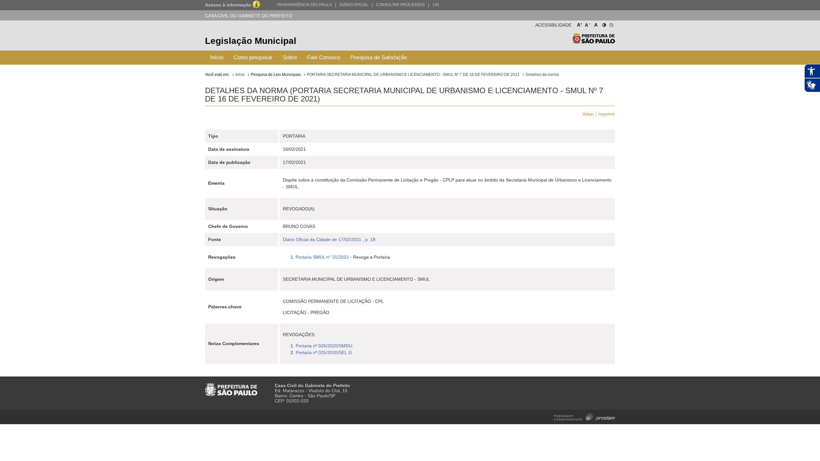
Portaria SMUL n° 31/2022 (322, 257)
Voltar (588, 114)
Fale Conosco (323, 57)
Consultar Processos (400, 5)
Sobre (290, 57)
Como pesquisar (253, 57)
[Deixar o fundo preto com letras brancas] (603, 23)
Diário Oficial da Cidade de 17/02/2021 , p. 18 (329, 239)
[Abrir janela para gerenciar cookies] (611, 23)
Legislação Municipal (250, 41)
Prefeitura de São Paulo (593, 42)
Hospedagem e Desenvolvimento (584, 416)
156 (435, 5)
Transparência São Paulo (304, 5)
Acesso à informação (228, 4)
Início (216, 57)
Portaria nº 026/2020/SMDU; (324, 345)
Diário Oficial (354, 5)
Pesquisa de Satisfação (378, 57)
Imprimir (606, 114)
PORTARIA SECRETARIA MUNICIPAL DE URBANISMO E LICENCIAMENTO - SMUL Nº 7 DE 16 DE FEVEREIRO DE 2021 (413, 74)
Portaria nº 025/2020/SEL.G (324, 352)
